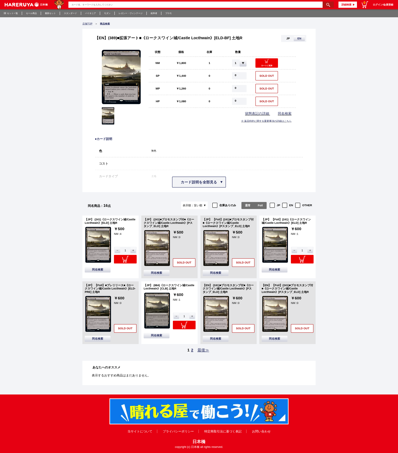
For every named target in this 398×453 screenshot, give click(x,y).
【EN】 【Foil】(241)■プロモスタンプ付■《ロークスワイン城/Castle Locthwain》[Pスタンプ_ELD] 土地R (287, 288)
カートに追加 (266, 65)
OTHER (307, 205)
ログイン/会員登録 (383, 4)
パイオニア (90, 13)
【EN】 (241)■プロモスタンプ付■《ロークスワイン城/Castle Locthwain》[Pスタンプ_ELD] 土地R (228, 288)
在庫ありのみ (227, 205)
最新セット (50, 13)
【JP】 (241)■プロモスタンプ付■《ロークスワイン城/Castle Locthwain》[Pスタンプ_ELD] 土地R (169, 223)
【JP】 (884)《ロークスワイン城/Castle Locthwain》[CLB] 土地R (169, 287)
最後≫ (203, 350)
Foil (260, 205)
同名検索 (285, 113)
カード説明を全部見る (199, 182)
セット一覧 (12, 13)
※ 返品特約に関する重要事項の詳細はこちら (266, 121)
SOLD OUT (266, 75)
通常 (248, 205)
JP (278, 205)
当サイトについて (139, 431)
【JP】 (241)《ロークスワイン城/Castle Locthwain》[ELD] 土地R (110, 221)
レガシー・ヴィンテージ (131, 13)
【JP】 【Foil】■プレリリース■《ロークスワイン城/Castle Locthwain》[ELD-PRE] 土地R (110, 288)
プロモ (168, 13)
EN (291, 205)
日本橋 (199, 441)
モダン (107, 13)
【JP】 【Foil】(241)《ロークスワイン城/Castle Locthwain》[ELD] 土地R (286, 221)
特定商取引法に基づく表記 (223, 431)
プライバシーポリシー (178, 431)
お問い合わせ (261, 431)
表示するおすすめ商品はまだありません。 (121, 375)
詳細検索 (347, 4)
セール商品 (31, 13)
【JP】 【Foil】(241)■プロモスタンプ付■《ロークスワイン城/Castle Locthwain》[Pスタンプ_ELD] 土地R (228, 223)
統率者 (154, 13)
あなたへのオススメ (106, 367)
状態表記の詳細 (257, 113)
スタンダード (70, 13)
